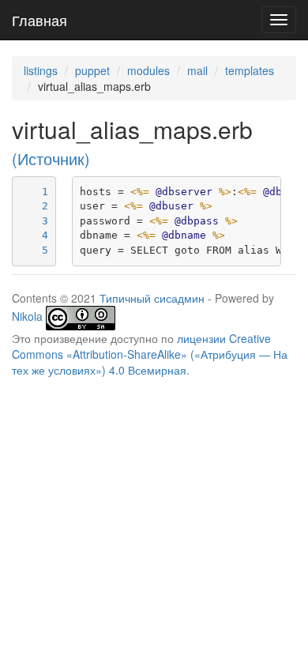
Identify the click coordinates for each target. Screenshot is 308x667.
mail (197, 70)
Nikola (27, 316)
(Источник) (51, 159)
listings (41, 70)
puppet (92, 70)
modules (148, 70)
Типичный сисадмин (152, 298)
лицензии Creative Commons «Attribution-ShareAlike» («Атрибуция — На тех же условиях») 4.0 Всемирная (149, 354)
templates (249, 70)
